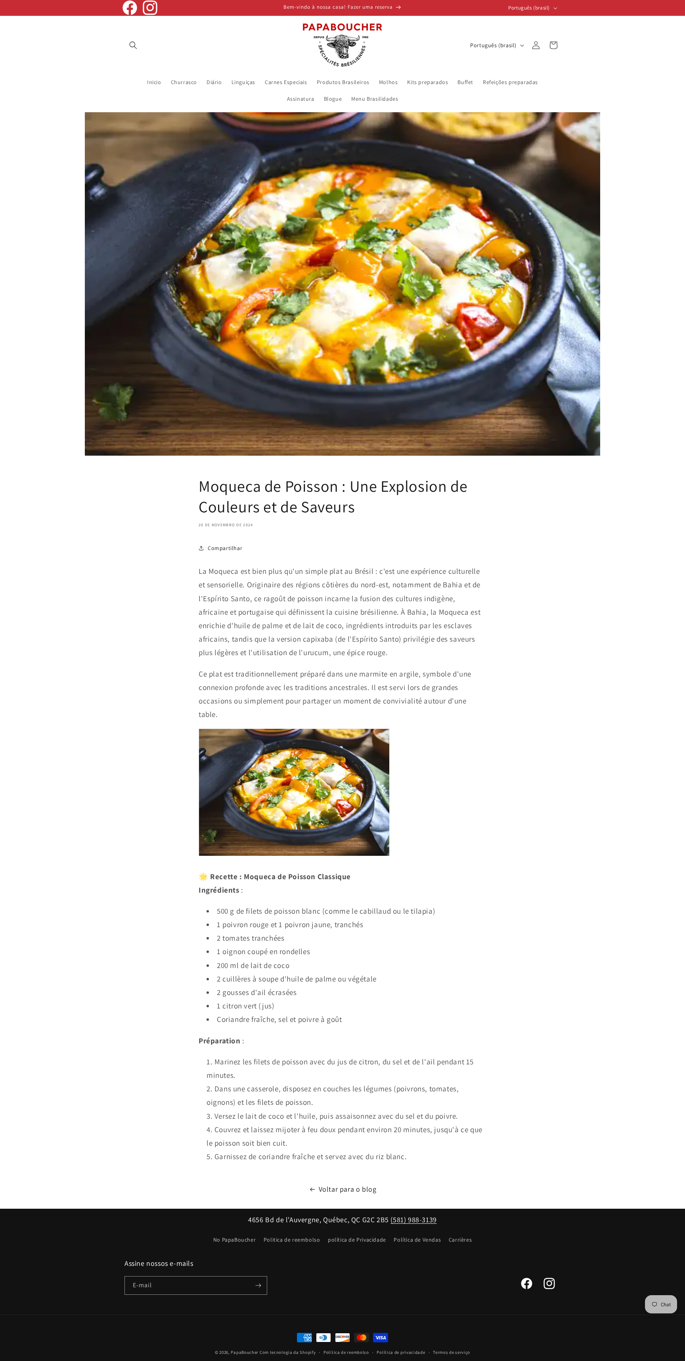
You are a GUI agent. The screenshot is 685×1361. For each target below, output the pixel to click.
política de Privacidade (357, 1239)
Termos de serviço (451, 1352)
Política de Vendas (417, 1239)
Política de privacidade (401, 1352)
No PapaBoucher (234, 1239)
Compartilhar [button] (225, 548)
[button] (133, 45)
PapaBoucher (244, 1352)
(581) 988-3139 (413, 1219)
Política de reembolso (346, 1352)
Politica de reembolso (292, 1239)
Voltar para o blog (348, 1189)
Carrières (460, 1239)
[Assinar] (258, 1285)
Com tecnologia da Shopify (288, 1352)
